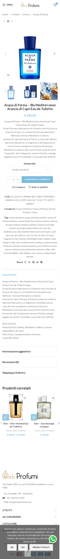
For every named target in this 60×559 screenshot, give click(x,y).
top (33, 253)
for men (50, 235)
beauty (17, 224)
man (18, 242)
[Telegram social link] (41, 262)
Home (5, 14)
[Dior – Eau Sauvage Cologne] (44, 407)
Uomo (34, 212)
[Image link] (20, 474)
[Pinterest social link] (33, 262)
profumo (40, 249)
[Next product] (12, 21)
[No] (27, 553)
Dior (15, 430)
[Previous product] (4, 21)
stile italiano (25, 253)
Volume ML (29, 163)
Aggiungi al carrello (37, 179)
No (23, 547)
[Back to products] (8, 21)
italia (40, 238)
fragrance (8, 238)
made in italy (9, 242)
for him (41, 235)
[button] (5, 54)
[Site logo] (30, 4)
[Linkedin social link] (37, 262)
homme (22, 238)
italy (54, 238)
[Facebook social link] (25, 262)
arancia (45, 221)
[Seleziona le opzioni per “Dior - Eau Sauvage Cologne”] (34, 417)
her (16, 238)
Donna (26, 14)
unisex (39, 253)
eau (7, 235)
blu (45, 228)
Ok (11, 547)
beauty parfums (29, 224)
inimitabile (32, 238)
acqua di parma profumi (29, 221)
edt (28, 235)
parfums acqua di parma (24, 246)
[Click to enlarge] (8, 75)
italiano (47, 238)
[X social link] (29, 262)
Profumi (16, 14)
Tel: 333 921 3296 (15, 498)
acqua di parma (16, 217)
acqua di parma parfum (36, 217)
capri (53, 231)
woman (30, 256)
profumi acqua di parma (23, 249)
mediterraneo (28, 242)
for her (34, 235)
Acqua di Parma (40, 14)
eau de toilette (17, 235)
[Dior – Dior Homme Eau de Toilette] (15, 407)
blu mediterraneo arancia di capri (34, 231)
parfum (39, 242)
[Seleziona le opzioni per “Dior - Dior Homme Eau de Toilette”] (5, 417)
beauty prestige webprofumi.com (26, 228)
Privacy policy (41, 547)
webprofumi (50, 253)
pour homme (43, 246)
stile (47, 249)
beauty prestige (46, 224)
